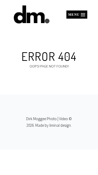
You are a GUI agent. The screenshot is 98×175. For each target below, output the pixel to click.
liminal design (60, 125)
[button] (76, 14)
